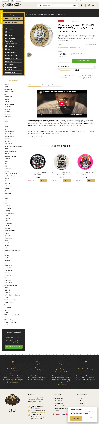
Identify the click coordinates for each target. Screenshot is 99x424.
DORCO (6, 153)
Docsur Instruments (10, 151)
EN (85, 6)
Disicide (6, 149)
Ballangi (6, 99)
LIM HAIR (7, 206)
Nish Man (7, 228)
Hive (5, 181)
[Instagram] (14, 410)
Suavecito (7, 292)
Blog (81, 401)
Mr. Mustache (8, 223)
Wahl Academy (8, 320)
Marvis (6, 216)
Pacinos (6, 245)
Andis (6, 87)
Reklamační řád (59, 403)
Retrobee (7, 260)
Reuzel (6, 263)
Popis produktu (34, 85)
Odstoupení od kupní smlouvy (62, 408)
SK (85, 5)
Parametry (45, 85)
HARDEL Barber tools (10, 173)
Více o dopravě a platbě (61, 384)
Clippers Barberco (9, 134)
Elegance (7, 158)
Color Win (7, 139)
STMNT (6, 288)
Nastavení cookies (89, 418)
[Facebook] (10, 410)
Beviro (6, 119)
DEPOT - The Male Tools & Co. (13, 146)
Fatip (5, 163)
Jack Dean (7, 188)
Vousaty (6, 312)
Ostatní (6, 243)
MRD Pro (7, 225)
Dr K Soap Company (10, 156)
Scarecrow (7, 273)
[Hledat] (40, 5)
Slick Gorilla (8, 283)
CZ (85, 4)
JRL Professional (9, 191)
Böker (6, 121)
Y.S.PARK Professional (10, 322)
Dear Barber (8, 144)
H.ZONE (6, 171)
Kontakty (82, 405)
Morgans (7, 218)
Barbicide (7, 111)
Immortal (7, 183)
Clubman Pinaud (9, 136)
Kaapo (6, 196)
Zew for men (8, 325)
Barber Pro (7, 106)
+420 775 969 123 (36, 415)
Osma (6, 240)
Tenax (6, 297)
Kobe (6, 201)
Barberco (7, 109)
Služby (12, 1)
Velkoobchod (5, 1)
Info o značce (56, 85)
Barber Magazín (9, 104)
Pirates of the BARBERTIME (12, 250)
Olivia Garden (8, 238)
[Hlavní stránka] (19, 5)
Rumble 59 (7, 268)
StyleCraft (7, 290)
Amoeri (6, 84)
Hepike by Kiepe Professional (13, 176)
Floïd (5, 166)
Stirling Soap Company (11, 285)
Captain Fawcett (9, 131)
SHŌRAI (6, 278)
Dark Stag (7, 141)
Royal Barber (8, 265)
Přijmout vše (76, 418)
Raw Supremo (8, 258)
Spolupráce (58, 410)
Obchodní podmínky (60, 401)
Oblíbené (18, 1)
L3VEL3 (6, 203)
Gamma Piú (7, 168)
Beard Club (7, 116)
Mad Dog (7, 211)
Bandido (6, 101)
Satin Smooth (8, 270)
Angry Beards (8, 89)
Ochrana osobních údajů (61, 405)
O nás (81, 398)
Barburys (7, 114)
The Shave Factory (9, 302)
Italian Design (8, 186)
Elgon (6, 161)
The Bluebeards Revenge (11, 300)
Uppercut (7, 310)
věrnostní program (14, 382)
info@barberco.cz (41, 412)
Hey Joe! (6, 178)
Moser (6, 221)
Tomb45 (6, 305)
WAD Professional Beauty (11, 315)
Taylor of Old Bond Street (12, 295)
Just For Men (8, 193)
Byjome (6, 129)
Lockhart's (7, 208)
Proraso (6, 255)
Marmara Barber (9, 213)
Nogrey (6, 233)
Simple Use (7, 280)
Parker (6, 248)
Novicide (7, 235)
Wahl (5, 317)
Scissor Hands (8, 275)
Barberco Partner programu (13, 377)
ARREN (6, 94)
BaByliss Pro (8, 96)
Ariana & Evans (8, 92)
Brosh (6, 124)
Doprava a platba (59, 398)
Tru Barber (7, 307)
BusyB (6, 126)
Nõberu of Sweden (10, 230)
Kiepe (6, 198)
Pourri (6, 253)
